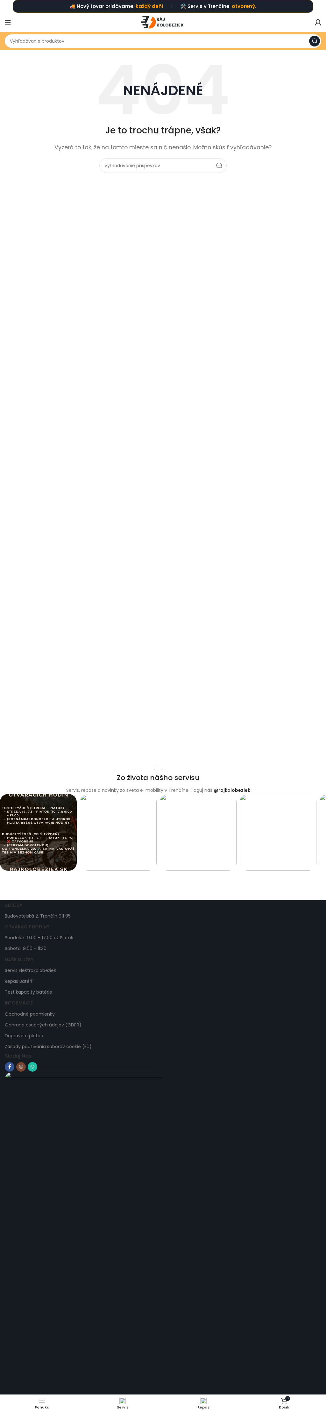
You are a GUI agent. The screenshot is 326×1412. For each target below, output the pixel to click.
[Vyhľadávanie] (314, 41)
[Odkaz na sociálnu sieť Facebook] (9, 1067)
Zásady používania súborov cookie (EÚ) (48, 1046)
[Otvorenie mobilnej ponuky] (8, 22)
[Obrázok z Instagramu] (38, 832)
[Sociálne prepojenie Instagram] (21, 1067)
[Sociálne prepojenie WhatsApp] (32, 1067)
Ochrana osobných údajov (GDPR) (43, 1025)
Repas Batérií (19, 981)
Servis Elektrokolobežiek (30, 970)
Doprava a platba (24, 1035)
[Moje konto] (318, 22)
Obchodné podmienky (30, 1014)
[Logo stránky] (163, 21)
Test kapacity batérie (28, 992)
